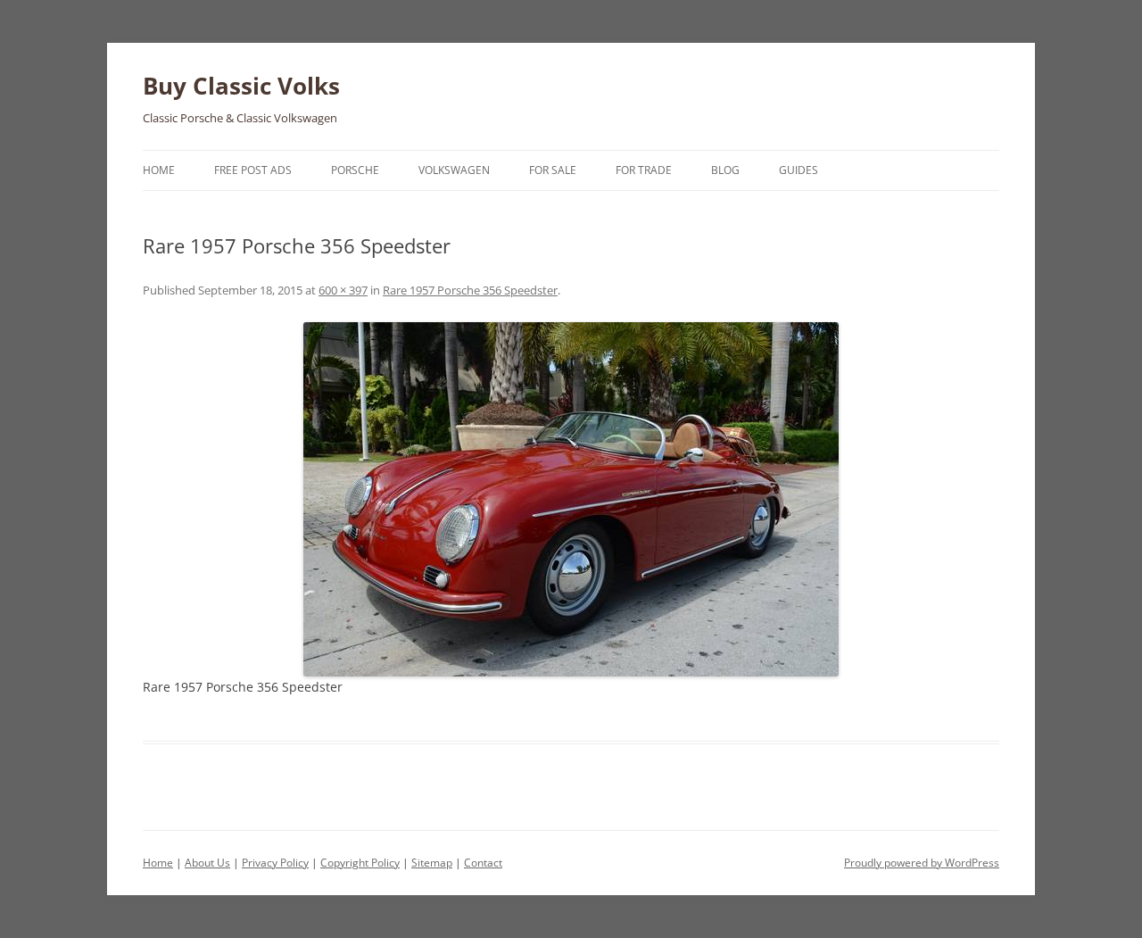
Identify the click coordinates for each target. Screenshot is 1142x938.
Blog (725, 170)
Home (159, 170)
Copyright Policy (360, 862)
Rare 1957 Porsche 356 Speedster (470, 290)
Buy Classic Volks (241, 86)
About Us (207, 862)
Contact (483, 862)
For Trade (644, 170)
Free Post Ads (253, 170)
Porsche (355, 170)
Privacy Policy (275, 862)
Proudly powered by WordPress (921, 862)
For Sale (552, 170)
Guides (798, 170)
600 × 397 (343, 290)
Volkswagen (454, 170)
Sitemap (431, 862)
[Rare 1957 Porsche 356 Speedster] (571, 499)
